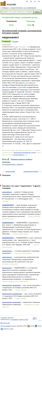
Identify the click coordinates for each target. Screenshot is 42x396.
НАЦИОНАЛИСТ (8, 205)
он (13, 62)
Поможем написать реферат (21, 159)
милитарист (24, 89)
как (3, 123)
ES (35, 1)
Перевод (15, 41)
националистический (30, 171)
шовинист (20, 164)
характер (19, 141)
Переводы (30, 21)
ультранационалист (9, 164)
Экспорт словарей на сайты (8, 326)
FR (39, 1)
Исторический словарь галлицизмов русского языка (21, 17)
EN (27, 1)
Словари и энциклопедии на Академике (18, 8)
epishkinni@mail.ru (18, 155)
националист (7, 192)
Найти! (37, 12)
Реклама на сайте (23, 319)
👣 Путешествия (5, 323)
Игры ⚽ (30, 25)
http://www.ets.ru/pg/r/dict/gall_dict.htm (25, 152)
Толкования (11, 21)
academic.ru (8, 3)
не (22, 94)
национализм (10, 171)
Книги (11, 25)
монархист (5, 89)
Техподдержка (14, 319)
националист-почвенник (11, 285)
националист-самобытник (12, 294)
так (20, 87)
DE (31, 1)
